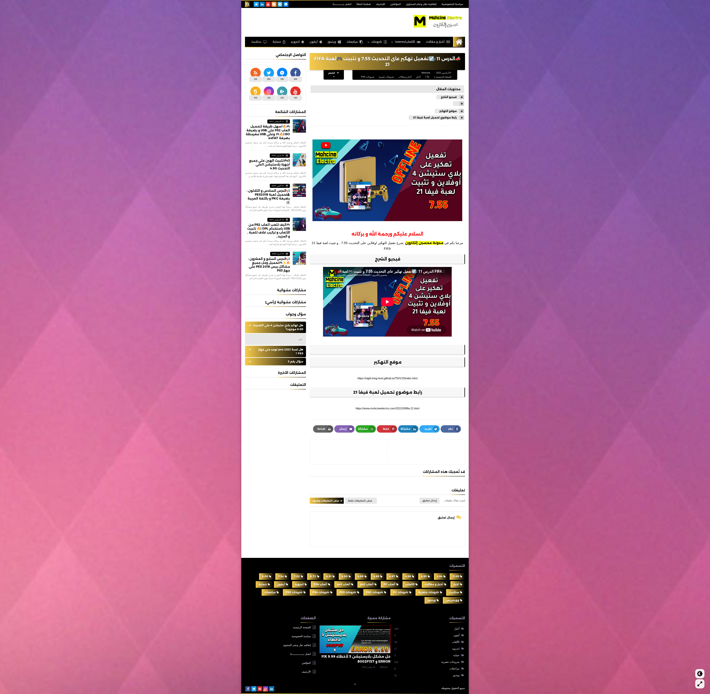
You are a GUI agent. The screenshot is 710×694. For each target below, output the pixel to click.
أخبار (418, 77)
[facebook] (248, 688)
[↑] (355, 684)
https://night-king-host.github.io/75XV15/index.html (387, 378)
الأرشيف (380, 4)
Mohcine (384, 667)
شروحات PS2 (374, 592)
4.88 (376, 576)
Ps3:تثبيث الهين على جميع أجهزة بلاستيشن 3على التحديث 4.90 (269, 164)
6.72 (313, 576)
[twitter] (256, 4)
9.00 (265, 576)
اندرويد (295, 41)
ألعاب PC (389, 584)
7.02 (297, 576)
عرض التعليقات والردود (325, 500)
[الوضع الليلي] (699, 673)
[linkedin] (262, 4)
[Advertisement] (312, 21)
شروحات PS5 (294, 592)
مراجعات (352, 41)
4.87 (392, 576)
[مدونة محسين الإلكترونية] (438, 21)
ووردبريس (452, 600)
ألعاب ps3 (343, 584)
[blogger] (274, 4)
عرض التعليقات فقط (360, 500)
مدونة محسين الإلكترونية (424, 688)
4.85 (424, 576)
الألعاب (410, 584)
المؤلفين (395, 4)
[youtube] (268, 4)
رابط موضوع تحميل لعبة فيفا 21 (434, 117)
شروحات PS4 (367, 77)
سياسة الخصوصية (452, 4)
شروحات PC (400, 592)
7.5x (427, 77)
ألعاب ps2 (366, 584)
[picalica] (277, 688)
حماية (277, 41)
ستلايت (256, 41)
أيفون (314, 41)
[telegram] (280, 4)
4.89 (361, 576)
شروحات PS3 (347, 592)
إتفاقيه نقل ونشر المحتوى (421, 4)
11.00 (455, 576)
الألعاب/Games (405, 41)
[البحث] (248, 4)
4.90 (345, 576)
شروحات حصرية (386, 77)
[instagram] (265, 688)
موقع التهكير (448, 111)
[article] (350, 452)
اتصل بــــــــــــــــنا (342, 4)
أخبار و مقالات (435, 41)
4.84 (439, 576)
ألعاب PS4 (320, 584)
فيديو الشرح (448, 97)
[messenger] (285, 4)
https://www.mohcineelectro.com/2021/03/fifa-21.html (387, 408)
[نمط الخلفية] (699, 683)
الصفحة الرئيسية (443, 77)
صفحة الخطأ (363, 4)
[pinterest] (259, 688)
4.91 (329, 576)
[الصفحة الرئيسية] (459, 42)
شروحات (376, 41)
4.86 (408, 576)
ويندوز (332, 41)
